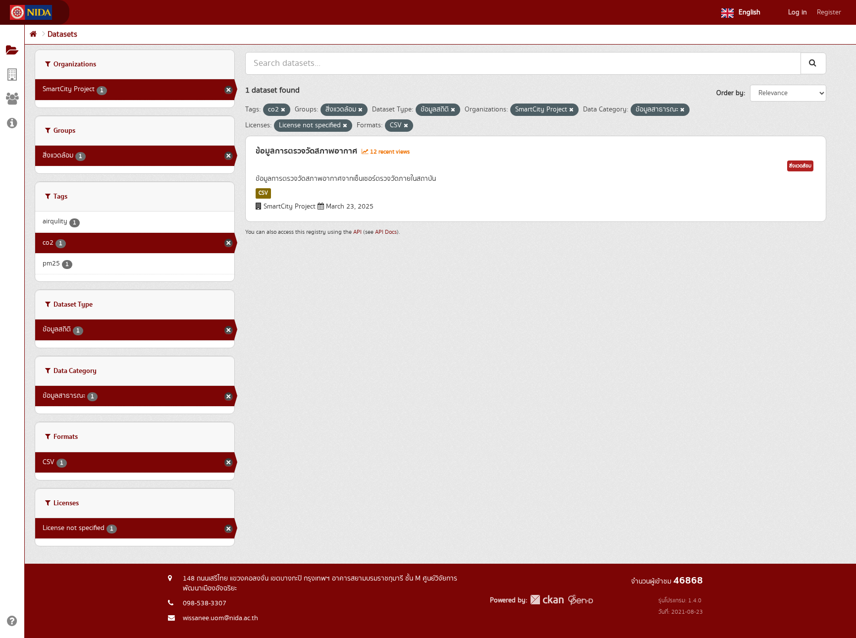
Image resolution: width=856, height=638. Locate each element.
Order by (730, 93)
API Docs (386, 232)
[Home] (33, 34)
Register (829, 12)
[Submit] (813, 63)
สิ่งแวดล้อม (800, 165)
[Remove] (283, 110)
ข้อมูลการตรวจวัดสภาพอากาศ (306, 151)
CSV (263, 193)
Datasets (62, 34)
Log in (797, 12)
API (357, 232)
